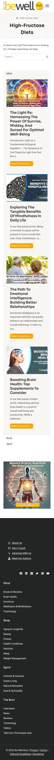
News (6, 713)
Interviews (9, 708)
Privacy (34, 750)
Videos (7, 728)
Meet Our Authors (21, 558)
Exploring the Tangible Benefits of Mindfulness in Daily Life (25, 213)
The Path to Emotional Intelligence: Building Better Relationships (23, 298)
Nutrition (8, 648)
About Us (17, 543)
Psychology (9, 611)
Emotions (8, 602)
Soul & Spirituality (12, 691)
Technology (9, 723)
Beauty (7, 634)
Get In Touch (18, 548)
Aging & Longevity (13, 629)
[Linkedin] (26, 573)
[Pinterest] (42, 573)
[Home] (17, 18)
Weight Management (14, 658)
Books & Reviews (12, 592)
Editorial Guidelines (21, 754)
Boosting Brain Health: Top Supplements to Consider (24, 386)
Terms (43, 750)
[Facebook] (21, 573)
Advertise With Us (21, 553)
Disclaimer (38, 754)
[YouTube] (48, 573)
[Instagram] (31, 573)
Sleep (6, 653)
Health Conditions (13, 644)
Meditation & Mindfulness (17, 606)
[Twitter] (37, 573)
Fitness (7, 639)
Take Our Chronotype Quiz (17, 733)
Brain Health (10, 597)
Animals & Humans (13, 676)
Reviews (7, 718)
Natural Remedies (13, 686)
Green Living (10, 681)
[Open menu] (47, 6)
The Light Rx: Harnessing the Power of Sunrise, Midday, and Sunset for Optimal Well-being (27, 123)
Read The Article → (22, 164)
